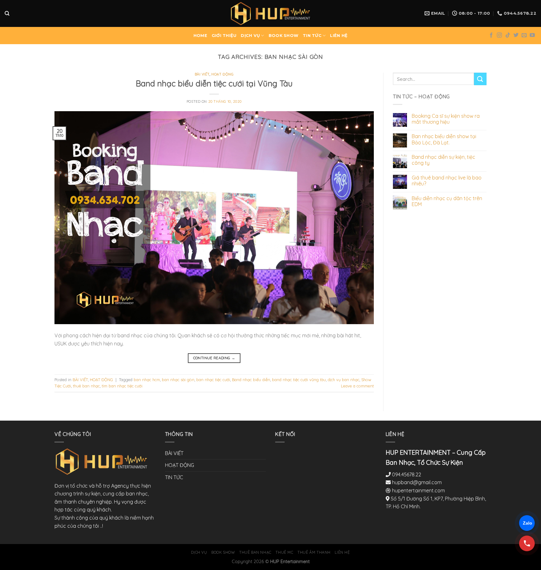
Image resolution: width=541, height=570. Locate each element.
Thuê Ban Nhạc (255, 552)
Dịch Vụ (199, 552)
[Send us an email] (524, 35)
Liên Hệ (342, 552)
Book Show (223, 552)
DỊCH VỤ (250, 35)
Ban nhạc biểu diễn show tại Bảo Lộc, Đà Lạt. (444, 139)
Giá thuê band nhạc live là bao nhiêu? (447, 181)
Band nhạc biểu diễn (251, 379)
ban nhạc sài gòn (178, 379)
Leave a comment (357, 385)
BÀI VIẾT (202, 74)
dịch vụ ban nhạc (343, 379)
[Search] (7, 13)
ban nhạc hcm (147, 379)
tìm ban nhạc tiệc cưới (122, 385)
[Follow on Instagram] (499, 35)
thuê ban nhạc (86, 385)
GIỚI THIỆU (224, 35)
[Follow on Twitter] (515, 35)
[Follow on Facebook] (491, 35)
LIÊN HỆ (339, 35)
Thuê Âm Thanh (314, 552)
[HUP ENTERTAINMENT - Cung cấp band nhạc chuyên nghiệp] (270, 13)
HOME (200, 35)
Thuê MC (284, 552)
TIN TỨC (312, 35)
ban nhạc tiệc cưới (213, 379)
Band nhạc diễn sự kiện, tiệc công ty (443, 160)
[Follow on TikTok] (507, 35)
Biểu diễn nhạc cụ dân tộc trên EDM (447, 201)
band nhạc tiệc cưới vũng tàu (299, 379)
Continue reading (214, 357)
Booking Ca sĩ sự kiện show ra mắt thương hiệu (446, 119)
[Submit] (480, 79)
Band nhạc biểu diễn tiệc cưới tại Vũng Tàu (214, 83)
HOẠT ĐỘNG (222, 74)
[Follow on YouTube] (532, 35)
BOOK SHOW (283, 35)
